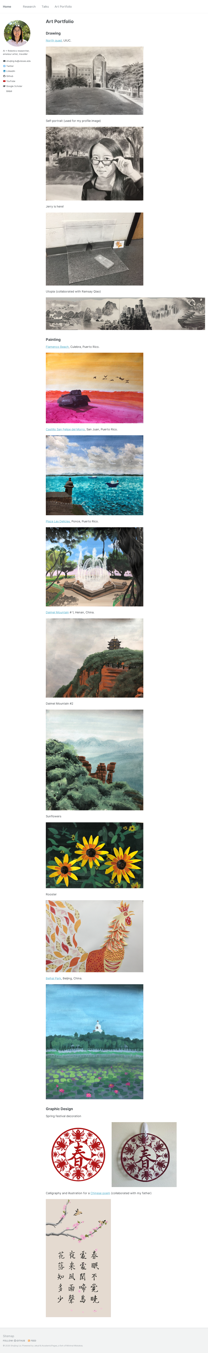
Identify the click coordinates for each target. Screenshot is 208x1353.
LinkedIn (10, 71)
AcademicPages (49, 1345)
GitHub (20, 1340)
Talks (45, 6)
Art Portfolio (63, 6)
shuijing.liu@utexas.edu (18, 61)
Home (7, 6)
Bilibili (9, 91)
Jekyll (37, 1345)
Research (29, 6)
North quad (54, 40)
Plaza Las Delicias (58, 521)
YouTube (10, 81)
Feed (33, 1340)
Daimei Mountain (57, 612)
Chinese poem (100, 1193)
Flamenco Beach (57, 346)
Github (9, 76)
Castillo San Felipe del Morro (65, 429)
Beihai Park (53, 978)
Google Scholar (14, 86)
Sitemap (8, 1336)
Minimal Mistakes (74, 1345)
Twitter (10, 66)
